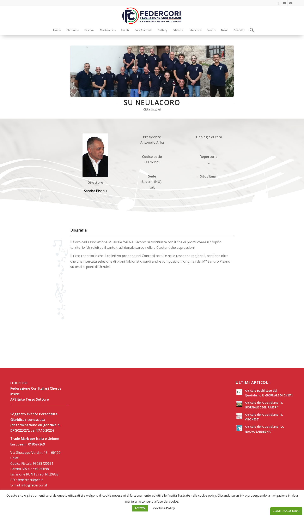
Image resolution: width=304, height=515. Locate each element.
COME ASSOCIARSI (286, 511)
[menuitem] (57, 30)
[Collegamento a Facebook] (278, 3)
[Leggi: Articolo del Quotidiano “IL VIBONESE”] (239, 416)
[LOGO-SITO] (152, 15)
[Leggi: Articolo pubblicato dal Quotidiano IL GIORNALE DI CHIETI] (239, 392)
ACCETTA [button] (140, 508)
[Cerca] (250, 30)
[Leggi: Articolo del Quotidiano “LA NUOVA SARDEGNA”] (239, 428)
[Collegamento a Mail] (290, 3)
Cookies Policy (164, 508)
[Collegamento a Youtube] (284, 3)
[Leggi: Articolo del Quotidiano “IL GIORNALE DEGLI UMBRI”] (239, 404)
